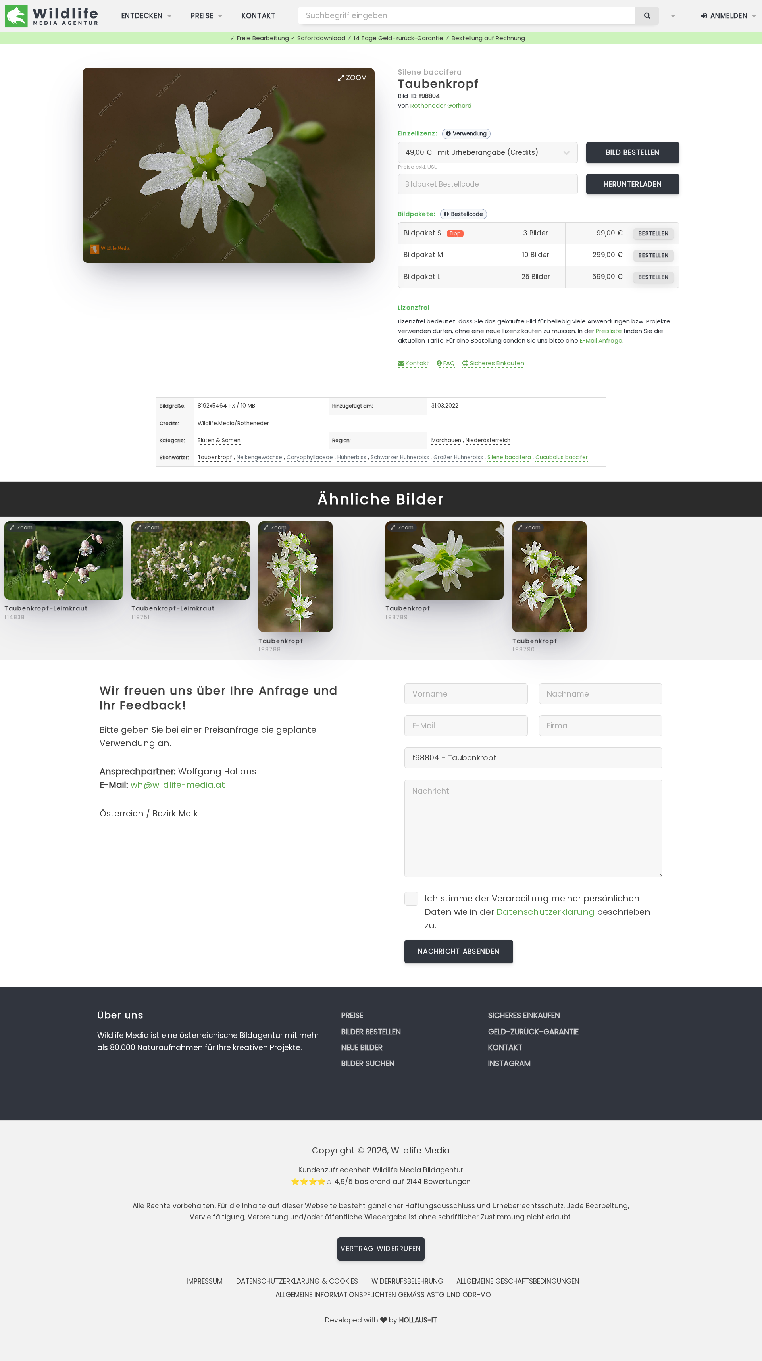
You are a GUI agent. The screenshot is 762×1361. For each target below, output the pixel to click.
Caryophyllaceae (310, 457)
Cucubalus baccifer (561, 457)
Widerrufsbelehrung (407, 1281)
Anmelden (728, 16)
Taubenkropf (438, 84)
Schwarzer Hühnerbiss (400, 457)
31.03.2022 (444, 406)
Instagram (509, 1063)
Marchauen (446, 440)
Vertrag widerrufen (381, 1248)
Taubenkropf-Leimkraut (46, 608)
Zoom (355, 78)
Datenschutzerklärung (545, 912)
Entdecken (142, 16)
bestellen (653, 233)
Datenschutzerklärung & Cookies (297, 1281)
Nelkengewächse (259, 457)
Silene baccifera (430, 72)
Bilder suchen (367, 1063)
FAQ (448, 363)
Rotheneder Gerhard (440, 105)
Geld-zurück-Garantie (533, 1031)
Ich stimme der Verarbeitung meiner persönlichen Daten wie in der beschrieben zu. (537, 912)
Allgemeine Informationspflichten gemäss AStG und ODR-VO (383, 1294)
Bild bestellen (633, 152)
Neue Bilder (362, 1047)
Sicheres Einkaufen (496, 363)
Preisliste (609, 331)
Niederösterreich (488, 440)
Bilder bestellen (371, 1031)
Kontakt (259, 16)
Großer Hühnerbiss (458, 457)
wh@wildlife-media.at (178, 785)
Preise (202, 16)
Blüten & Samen (219, 440)
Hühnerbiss (351, 457)
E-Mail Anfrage (601, 340)
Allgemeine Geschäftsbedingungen (517, 1281)
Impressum (205, 1281)
